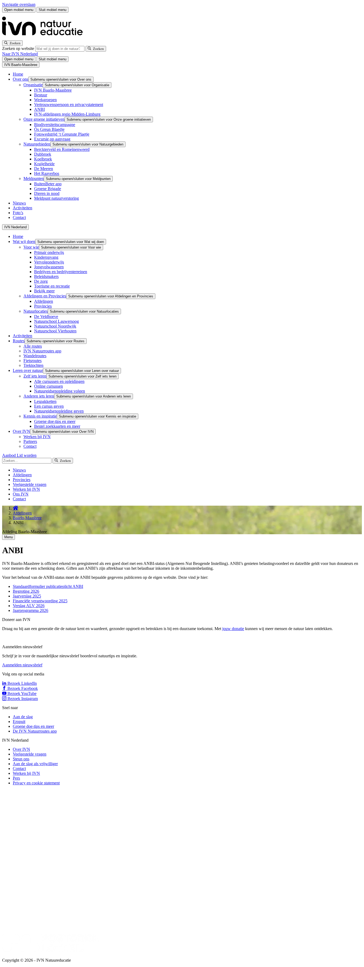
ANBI (39, 109)
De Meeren (43, 168)
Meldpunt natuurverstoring (56, 198)
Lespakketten (45, 401)
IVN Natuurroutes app (42, 351)
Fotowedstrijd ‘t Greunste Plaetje (61, 134)
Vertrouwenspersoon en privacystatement (68, 104)
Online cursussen (48, 386)
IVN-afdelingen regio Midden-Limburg (67, 114)
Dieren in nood (46, 193)
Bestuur (40, 95)
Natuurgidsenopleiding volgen (59, 391)
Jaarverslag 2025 (27, 596)
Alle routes (32, 346)
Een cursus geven (49, 406)
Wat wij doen (24, 241)
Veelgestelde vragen (29, 484)
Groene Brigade (47, 188)
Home (18, 74)
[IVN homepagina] (44, 38)
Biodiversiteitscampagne (54, 124)
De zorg (41, 281)
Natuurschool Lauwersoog (56, 321)
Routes (19, 341)
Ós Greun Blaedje (49, 129)
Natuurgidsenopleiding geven (59, 411)
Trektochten (33, 365)
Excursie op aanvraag (52, 139)
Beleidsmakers (46, 276)
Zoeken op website (18, 48)
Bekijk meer (44, 291)
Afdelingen (43, 301)
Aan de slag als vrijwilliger (35, 763)
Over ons (20, 79)
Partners (30, 441)
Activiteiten (22, 208)
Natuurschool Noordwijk (55, 326)
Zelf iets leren (34, 376)
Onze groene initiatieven (43, 119)
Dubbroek (42, 154)
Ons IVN (21, 494)
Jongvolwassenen (49, 267)
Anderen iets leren (38, 396)
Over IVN (21, 431)
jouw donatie (233, 628)
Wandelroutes (34, 355)
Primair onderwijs (49, 252)
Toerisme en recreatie (52, 286)
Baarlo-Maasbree (27, 518)
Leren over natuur (28, 370)
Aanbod (9, 455)
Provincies (43, 306)
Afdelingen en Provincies (44, 296)
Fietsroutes (32, 360)
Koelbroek (43, 159)
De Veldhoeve (46, 316)
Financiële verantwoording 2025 (40, 601)
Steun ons (21, 759)
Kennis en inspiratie (40, 416)
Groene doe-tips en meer (54, 421)
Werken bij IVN (37, 436)
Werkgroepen (45, 99)
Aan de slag (23, 716)
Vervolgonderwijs (49, 262)
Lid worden (27, 455)
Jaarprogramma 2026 (30, 610)
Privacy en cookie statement (36, 783)
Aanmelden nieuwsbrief (22, 665)
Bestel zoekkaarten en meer (57, 426)
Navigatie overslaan (18, 4)
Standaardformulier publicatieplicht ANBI (48, 586)
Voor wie (31, 247)
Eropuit (19, 721)
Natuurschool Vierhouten (55, 331)
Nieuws (19, 203)
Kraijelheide (44, 164)
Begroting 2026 (26, 591)
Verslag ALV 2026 (29, 605)
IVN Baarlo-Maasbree (53, 90)
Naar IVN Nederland (20, 54)
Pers (16, 778)
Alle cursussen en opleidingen (59, 381)
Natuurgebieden (36, 144)
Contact (19, 217)
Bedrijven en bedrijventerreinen (60, 271)
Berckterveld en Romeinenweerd (62, 149)
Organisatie (33, 84)
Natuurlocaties (35, 311)
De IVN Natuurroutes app (35, 731)
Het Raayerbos (46, 173)
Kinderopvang (46, 257)
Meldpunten (33, 178)
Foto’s (18, 212)
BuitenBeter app (48, 184)
